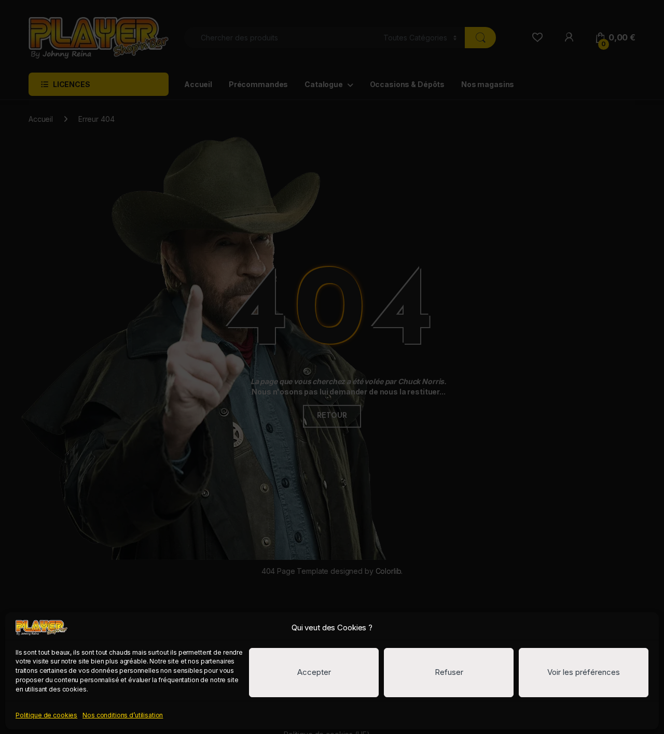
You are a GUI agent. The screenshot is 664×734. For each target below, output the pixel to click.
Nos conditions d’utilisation (122, 715)
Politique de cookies (46, 715)
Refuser (449, 672)
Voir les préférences (583, 672)
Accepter (314, 672)
